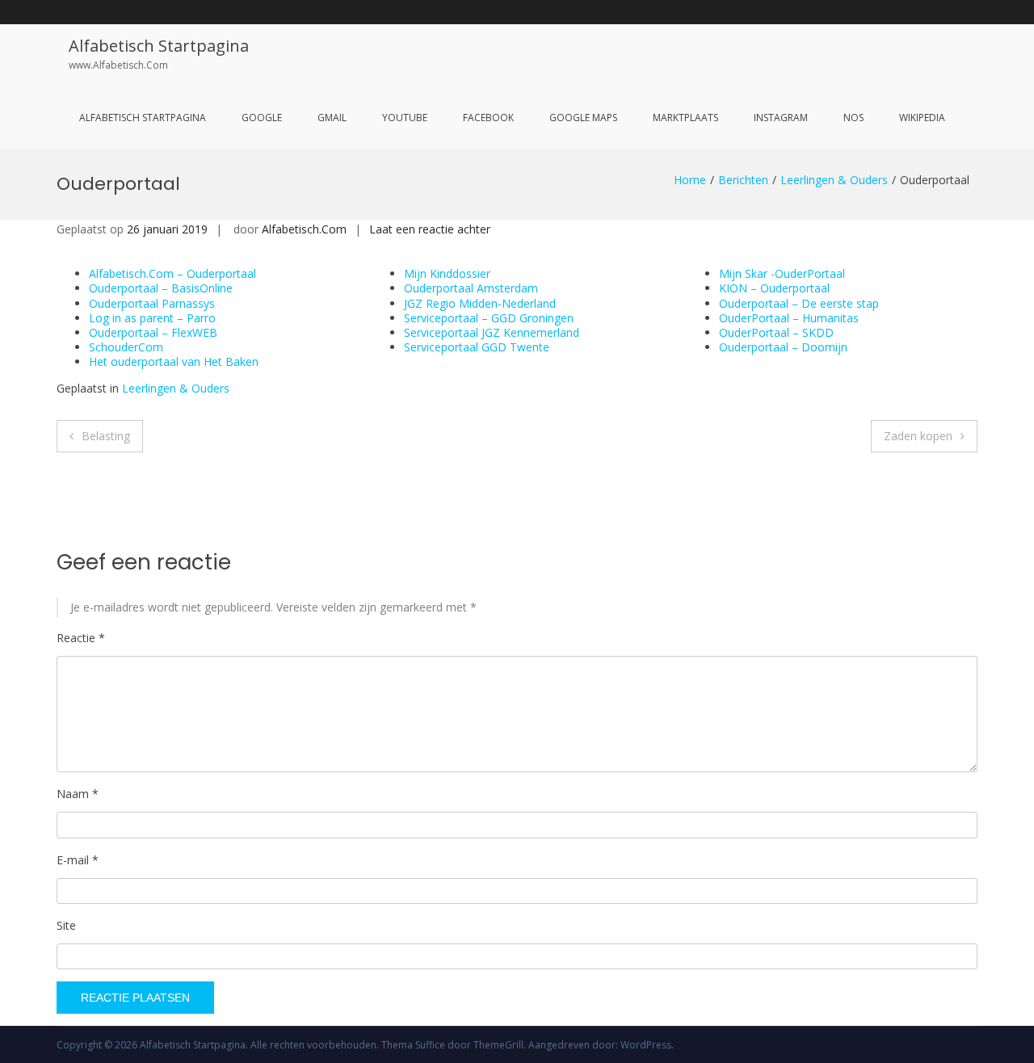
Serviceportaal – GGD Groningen (489, 318)
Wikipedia (922, 117)
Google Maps (583, 117)
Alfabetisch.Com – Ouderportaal (172, 273)
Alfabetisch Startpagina (159, 46)
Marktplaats (685, 117)
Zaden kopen (918, 435)
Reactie (81, 637)
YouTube (404, 117)
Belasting (106, 435)
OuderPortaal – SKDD (776, 332)
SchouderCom (126, 347)
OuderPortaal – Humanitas (789, 318)
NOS (853, 117)
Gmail (332, 117)
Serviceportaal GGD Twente (476, 347)
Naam (78, 793)
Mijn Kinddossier (447, 273)
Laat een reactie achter (429, 229)
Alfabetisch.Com (304, 229)
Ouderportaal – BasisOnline (161, 288)
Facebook (488, 117)
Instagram (781, 117)
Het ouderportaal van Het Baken (173, 361)
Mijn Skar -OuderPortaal (782, 273)
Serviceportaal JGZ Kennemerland (491, 332)
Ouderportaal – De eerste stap (799, 303)
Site (66, 925)
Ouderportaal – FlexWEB (153, 332)
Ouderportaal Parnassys (152, 303)
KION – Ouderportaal (774, 288)
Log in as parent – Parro (152, 318)
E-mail (78, 860)
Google (262, 117)
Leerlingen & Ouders (834, 179)
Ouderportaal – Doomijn (783, 347)
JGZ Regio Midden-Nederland (480, 303)
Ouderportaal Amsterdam (471, 288)
